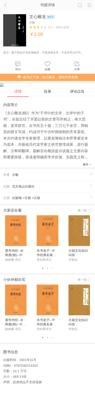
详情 (18, 91)
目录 (47, 91)
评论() (77, 91)
